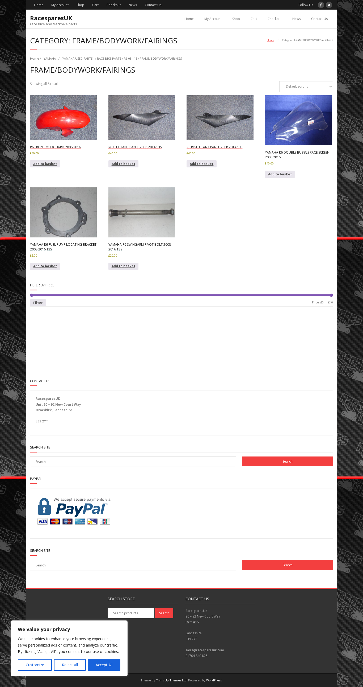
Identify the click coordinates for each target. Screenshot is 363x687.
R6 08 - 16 (130, 58)
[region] (69, 648)
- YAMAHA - (50, 58)
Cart (95, 5)
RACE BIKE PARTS (109, 58)
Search (164, 613)
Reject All (70, 664)
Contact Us (153, 5)
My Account (60, 5)
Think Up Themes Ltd (171, 680)
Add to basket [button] (45, 164)
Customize (35, 664)
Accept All (104, 664)
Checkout (114, 5)
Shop (80, 5)
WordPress (214, 680)
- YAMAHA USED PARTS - (77, 58)
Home (38, 5)
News (133, 5)
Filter (38, 303)
